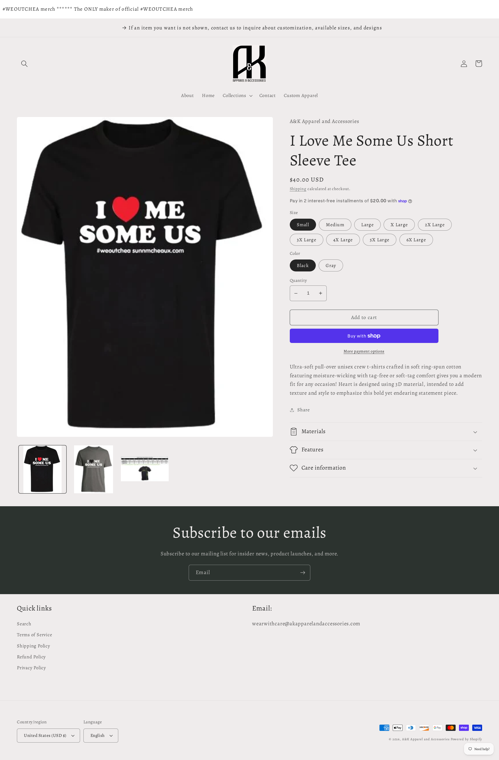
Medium (335, 225)
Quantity (298, 280)
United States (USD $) (45, 735)
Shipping (298, 188)
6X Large (416, 240)
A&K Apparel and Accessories (426, 739)
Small (303, 225)
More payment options (364, 351)
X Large (399, 225)
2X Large (435, 225)
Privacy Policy (31, 668)
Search (24, 624)
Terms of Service (34, 635)
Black (303, 265)
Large (367, 225)
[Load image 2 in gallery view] (93, 469)
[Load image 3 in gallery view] (145, 469)
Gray (331, 265)
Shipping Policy (33, 646)
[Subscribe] (302, 573)
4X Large (343, 240)
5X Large (379, 240)
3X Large (306, 240)
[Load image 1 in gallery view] (43, 469)
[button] (24, 63)
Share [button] (303, 410)
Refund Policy (31, 657)
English (97, 735)
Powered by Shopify (466, 739)
